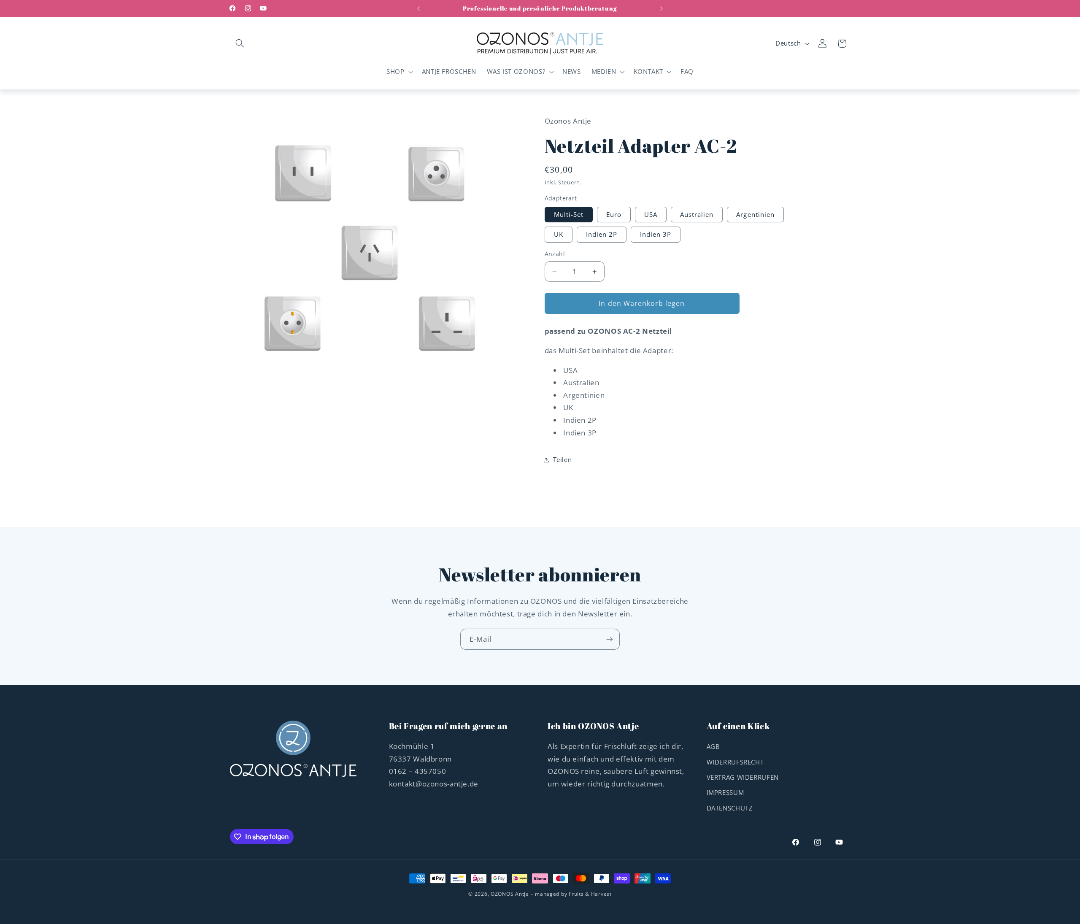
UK (558, 234)
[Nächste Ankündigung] (661, 8)
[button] (239, 43)
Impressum (725, 792)
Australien (697, 214)
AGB (713, 746)
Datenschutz (730, 808)
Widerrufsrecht (735, 762)
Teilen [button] (562, 459)
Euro (613, 214)
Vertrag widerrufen (743, 777)
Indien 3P (655, 234)
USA (650, 214)
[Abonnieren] (609, 639)
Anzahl (555, 254)
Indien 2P (601, 234)
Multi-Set (568, 214)
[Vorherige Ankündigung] (418, 8)
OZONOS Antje (510, 894)
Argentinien (755, 214)
